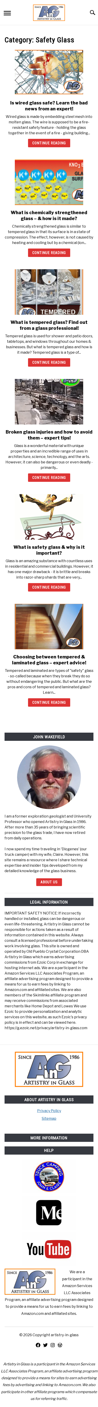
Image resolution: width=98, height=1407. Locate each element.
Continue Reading (49, 143)
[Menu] (7, 13)
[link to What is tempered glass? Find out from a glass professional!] (49, 292)
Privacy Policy (49, 1111)
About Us (49, 882)
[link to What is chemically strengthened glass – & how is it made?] (49, 182)
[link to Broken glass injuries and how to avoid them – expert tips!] (49, 401)
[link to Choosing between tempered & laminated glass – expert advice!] (49, 626)
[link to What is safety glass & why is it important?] (49, 517)
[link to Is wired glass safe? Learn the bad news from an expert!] (49, 72)
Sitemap (49, 1118)
